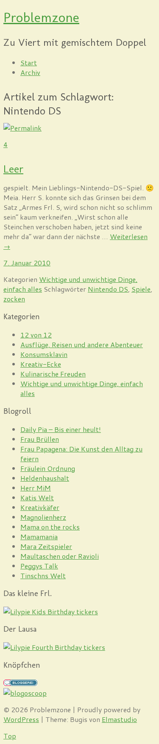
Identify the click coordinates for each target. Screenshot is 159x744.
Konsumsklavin (43, 354)
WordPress (21, 719)
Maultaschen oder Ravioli (59, 556)
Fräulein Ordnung (47, 468)
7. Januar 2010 (26, 263)
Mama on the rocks (50, 527)
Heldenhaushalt (44, 478)
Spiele (141, 289)
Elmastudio (119, 719)
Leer (13, 169)
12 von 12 (36, 335)
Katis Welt (37, 497)
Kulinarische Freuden (53, 374)
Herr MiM (35, 488)
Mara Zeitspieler (46, 546)
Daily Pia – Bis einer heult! (60, 429)
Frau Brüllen (39, 439)
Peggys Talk (39, 566)
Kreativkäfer (39, 507)
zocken (14, 299)
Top (9, 736)
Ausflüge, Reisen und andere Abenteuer (81, 344)
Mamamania (39, 536)
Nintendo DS (108, 289)
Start (28, 62)
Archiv (30, 72)
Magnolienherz (43, 517)
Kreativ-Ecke (40, 364)
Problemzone (41, 17)
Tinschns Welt (43, 575)
